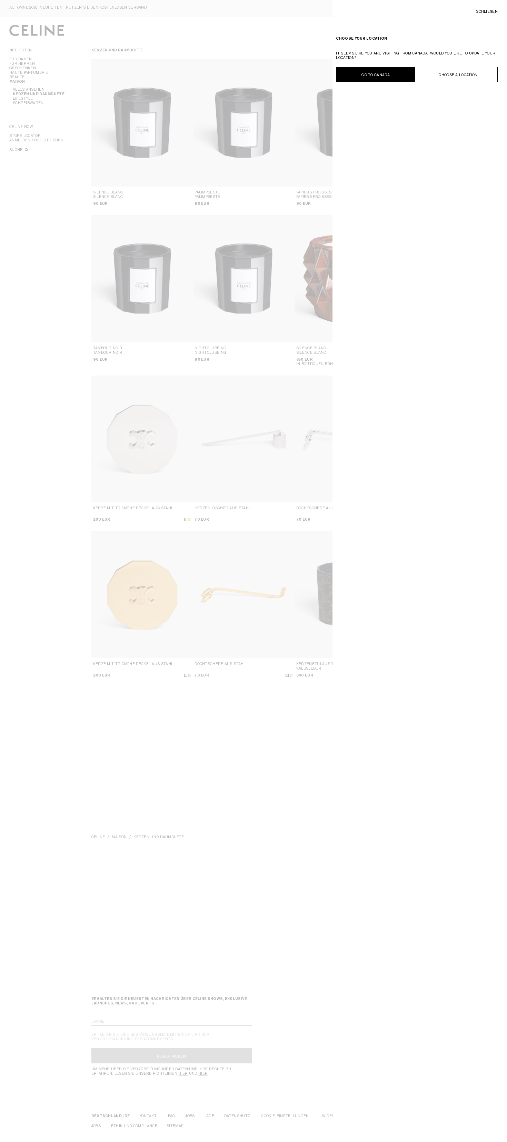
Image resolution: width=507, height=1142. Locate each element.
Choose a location (458, 75)
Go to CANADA (375, 75)
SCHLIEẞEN (487, 11)
